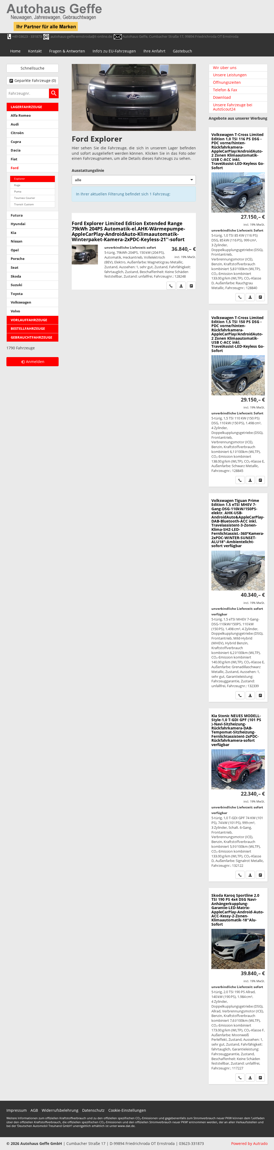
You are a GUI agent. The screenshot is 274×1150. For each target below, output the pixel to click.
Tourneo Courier (24, 198)
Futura (17, 215)
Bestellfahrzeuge (28, 328)
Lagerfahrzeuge (26, 107)
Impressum (16, 1110)
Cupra (16, 141)
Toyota (17, 294)
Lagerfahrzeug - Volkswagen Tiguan (238, 597)
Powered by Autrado (249, 1143)
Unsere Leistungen (230, 74)
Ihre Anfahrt (154, 51)
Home (15, 51)
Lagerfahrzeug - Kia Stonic (238, 795)
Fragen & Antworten (67, 51)
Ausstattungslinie (88, 170)
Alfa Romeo (21, 115)
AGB (34, 1110)
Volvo (15, 311)
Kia (13, 232)
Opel (15, 250)
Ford (14, 168)
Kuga (17, 185)
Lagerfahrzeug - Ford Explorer (134, 251)
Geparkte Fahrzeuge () (35, 80)
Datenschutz (93, 1110)
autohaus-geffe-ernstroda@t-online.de (81, 36)
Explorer (19, 178)
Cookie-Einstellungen (127, 1110)
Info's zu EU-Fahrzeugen (114, 51)
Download (222, 97)
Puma (17, 191)
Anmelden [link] (35, 361)
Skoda (16, 276)
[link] (171, 286)
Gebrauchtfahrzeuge (31, 337)
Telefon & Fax (225, 89)
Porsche (18, 258)
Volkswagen (21, 302)
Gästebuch (182, 51)
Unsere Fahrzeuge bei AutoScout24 (232, 107)
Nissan (16, 241)
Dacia (16, 150)
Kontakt (35, 51)
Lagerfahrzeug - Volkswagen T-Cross (238, 215)
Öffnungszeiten (227, 82)
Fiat (14, 159)
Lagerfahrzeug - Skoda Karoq (238, 986)
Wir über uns (225, 67)
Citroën (17, 133)
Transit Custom (24, 204)
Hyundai (18, 224)
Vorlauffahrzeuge (29, 320)
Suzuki (16, 285)
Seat (14, 267)
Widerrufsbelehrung (60, 1110)
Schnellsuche (32, 68)
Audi (15, 124)
